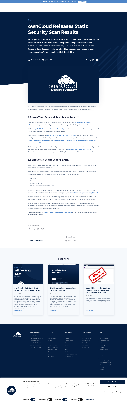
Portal (101, 345)
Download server (34, 336)
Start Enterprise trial (35, 345)
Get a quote (51, 356)
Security (50, 354)
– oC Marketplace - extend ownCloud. (59, 1)
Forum (84, 343)
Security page (48, 212)
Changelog (50, 352)
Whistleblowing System (106, 365)
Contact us (68, 352)
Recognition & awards (71, 354)
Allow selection (112, 387)
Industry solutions (52, 349)
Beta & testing (86, 340)
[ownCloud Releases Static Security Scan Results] (86, 60)
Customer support (104, 340)
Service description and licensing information (106, 361)
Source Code (85, 338)
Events (67, 338)
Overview (50, 336)
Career (67, 345)
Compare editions (52, 345)
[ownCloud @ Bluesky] (97, 60)
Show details (90, 399)
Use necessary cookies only (112, 392)
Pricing (49, 343)
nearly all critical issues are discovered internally (48, 129)
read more (17, 310)
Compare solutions (53, 347)
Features (50, 340)
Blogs (66, 349)
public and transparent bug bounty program (61, 135)
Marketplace (85, 345)
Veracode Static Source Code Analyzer (79, 149)
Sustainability (69, 356)
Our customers (69, 340)
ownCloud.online (34, 343)
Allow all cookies (112, 382)
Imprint (102, 369)
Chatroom (85, 347)
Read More (82, 1)
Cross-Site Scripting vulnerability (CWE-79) (84, 193)
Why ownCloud (52, 338)
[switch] (49, 399)
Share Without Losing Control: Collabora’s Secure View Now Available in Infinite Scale (98, 290)
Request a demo (104, 349)
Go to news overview (36, 240)
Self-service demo (35, 347)
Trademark (103, 359)
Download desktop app (36, 338)
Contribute (85, 336)
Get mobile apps (34, 340)
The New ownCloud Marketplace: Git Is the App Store (63, 289)
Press (66, 347)
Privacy (102, 367)
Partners (67, 343)
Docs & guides (103, 336)
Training (102, 347)
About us (67, 336)
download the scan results (63, 212)
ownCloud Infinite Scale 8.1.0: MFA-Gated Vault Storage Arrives (27, 289)
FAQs (101, 343)
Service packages (104, 338)
